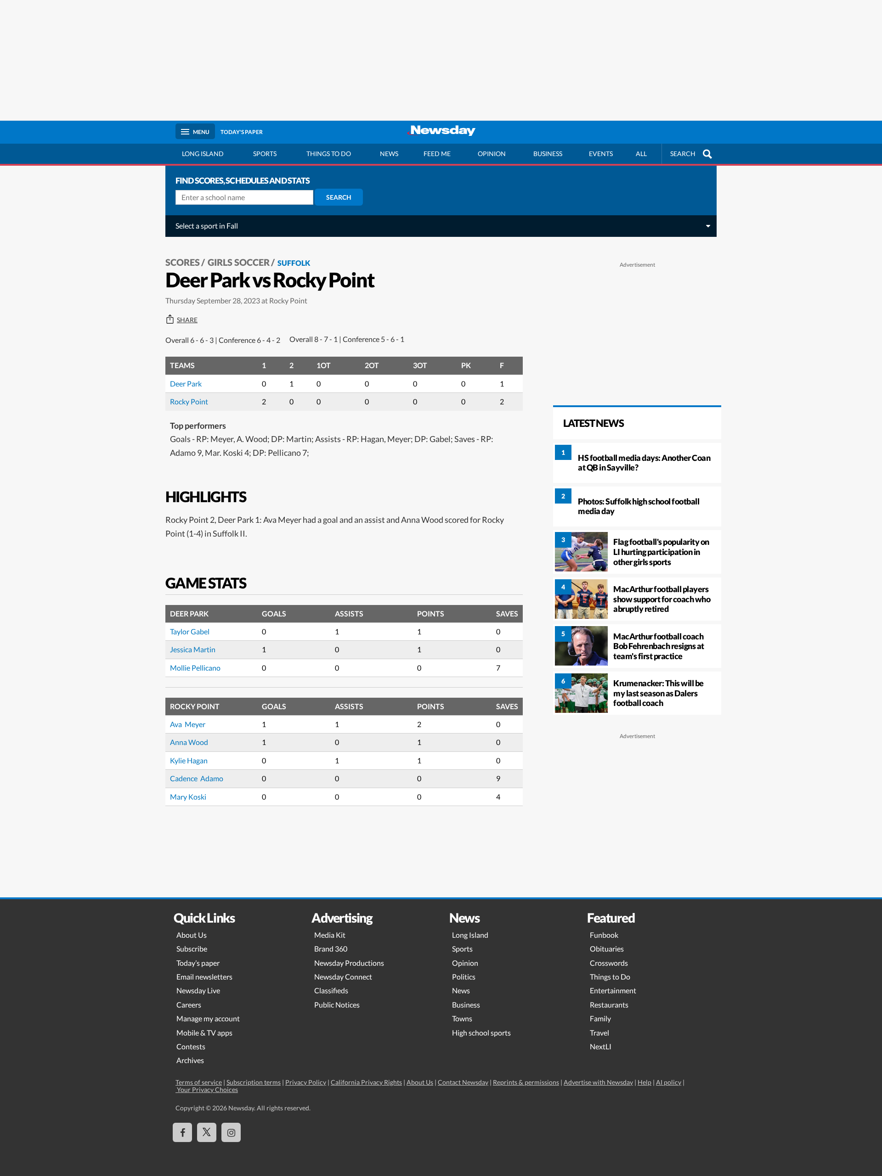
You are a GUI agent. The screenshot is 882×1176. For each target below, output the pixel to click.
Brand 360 (330, 948)
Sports (265, 153)
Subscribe (191, 948)
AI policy (668, 1082)
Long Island (203, 153)
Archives (190, 1060)
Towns (462, 1018)
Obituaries (607, 948)
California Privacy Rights (366, 1082)
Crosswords (609, 962)
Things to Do (610, 976)
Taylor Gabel (189, 631)
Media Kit (329, 934)
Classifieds (331, 990)
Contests (190, 1046)
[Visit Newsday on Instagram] (231, 1132)
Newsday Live (198, 990)
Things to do (328, 153)
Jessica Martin (192, 649)
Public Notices (337, 1004)
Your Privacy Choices (206, 1089)
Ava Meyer (187, 724)
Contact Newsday (463, 1082)
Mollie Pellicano (195, 667)
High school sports (481, 1032)
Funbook (604, 934)
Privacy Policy (305, 1082)
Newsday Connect (343, 976)
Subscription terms (253, 1082)
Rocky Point (189, 401)
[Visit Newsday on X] (206, 1132)
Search (338, 197)
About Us (191, 934)
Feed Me (437, 153)
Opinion (492, 153)
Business (547, 153)
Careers (188, 1004)
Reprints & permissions (526, 1082)
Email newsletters (204, 976)
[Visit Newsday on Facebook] (182, 1132)
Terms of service (198, 1082)
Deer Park (186, 383)
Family (600, 1018)
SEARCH (682, 153)
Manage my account (208, 1018)
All (641, 153)
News (389, 153)
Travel (599, 1032)
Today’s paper (198, 962)
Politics (463, 976)
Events (601, 153)
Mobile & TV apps (204, 1032)
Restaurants (609, 1004)
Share (187, 320)
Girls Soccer (239, 262)
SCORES (182, 262)
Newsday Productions (349, 962)
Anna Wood (189, 742)
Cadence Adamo (196, 778)
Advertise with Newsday (598, 1082)
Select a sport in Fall (206, 225)
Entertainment (613, 990)
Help (644, 1082)
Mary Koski (188, 796)
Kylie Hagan (189, 760)
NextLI (600, 1046)
